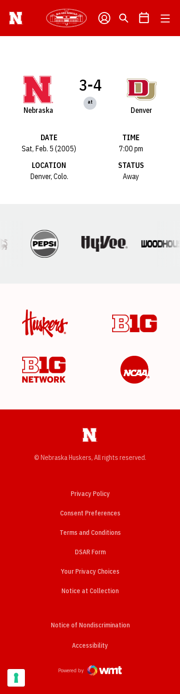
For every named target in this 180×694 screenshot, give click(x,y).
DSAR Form (90, 552)
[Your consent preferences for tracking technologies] (16, 678)
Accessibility (90, 645)
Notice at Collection (90, 591)
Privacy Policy (90, 494)
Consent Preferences (90, 513)
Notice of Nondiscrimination (90, 625)
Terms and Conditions (90, 532)
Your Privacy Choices (90, 571)
